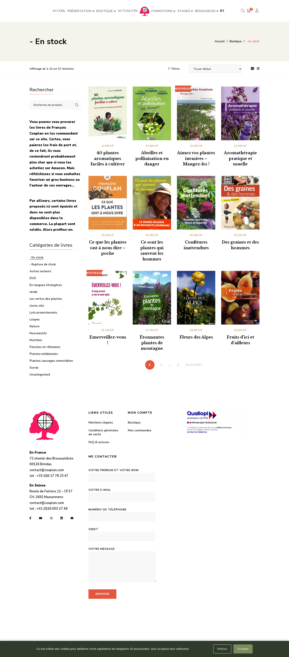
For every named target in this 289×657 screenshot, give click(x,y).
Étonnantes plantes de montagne (152, 343)
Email (72, 518)
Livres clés (36, 306)
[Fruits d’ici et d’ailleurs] (240, 298)
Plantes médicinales (43, 354)
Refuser (222, 649)
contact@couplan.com (46, 470)
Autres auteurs (40, 271)
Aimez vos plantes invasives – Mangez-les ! (196, 158)
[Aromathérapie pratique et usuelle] (240, 113)
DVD (32, 278)
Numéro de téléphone (107, 509)
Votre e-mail (99, 490)
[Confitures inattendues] (196, 203)
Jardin (33, 292)
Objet (93, 529)
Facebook (30, 518)
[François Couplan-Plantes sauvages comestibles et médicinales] (144, 11)
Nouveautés (38, 333)
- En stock (36, 257)
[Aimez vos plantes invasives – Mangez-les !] (196, 113)
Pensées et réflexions (44, 347)
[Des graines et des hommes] (240, 203)
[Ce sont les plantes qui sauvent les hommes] (152, 203)
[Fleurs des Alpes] (196, 298)
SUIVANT (194, 365)
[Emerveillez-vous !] (107, 298)
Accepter (243, 649)
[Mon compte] (257, 11)
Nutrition (35, 340)
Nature (34, 326)
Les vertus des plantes (45, 299)
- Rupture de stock (42, 264)
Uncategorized (39, 374)
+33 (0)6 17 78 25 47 (52, 475)
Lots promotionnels (43, 313)
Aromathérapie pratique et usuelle (240, 158)
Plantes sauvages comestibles (51, 361)
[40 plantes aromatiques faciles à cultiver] (107, 113)
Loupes (34, 319)
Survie (33, 368)
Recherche (77, 105)
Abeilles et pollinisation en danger (152, 158)
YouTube (40, 518)
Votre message (101, 549)
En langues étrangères (45, 285)
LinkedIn (61, 518)
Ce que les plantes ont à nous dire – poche (107, 248)
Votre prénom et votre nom (113, 470)
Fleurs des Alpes (196, 337)
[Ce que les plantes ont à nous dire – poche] (107, 203)
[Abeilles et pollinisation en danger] (152, 113)
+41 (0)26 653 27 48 (52, 508)
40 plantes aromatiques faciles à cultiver (107, 158)
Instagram (51, 518)
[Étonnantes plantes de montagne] (152, 298)
